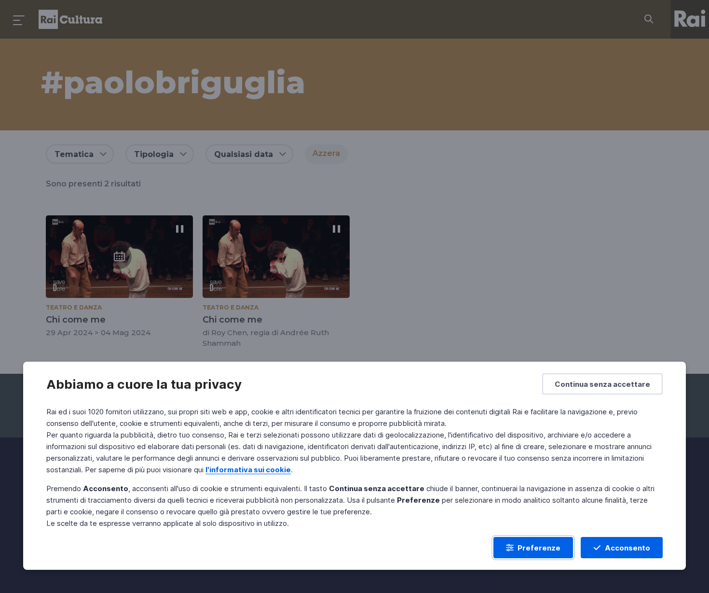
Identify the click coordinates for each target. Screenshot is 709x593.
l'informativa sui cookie (248, 469)
